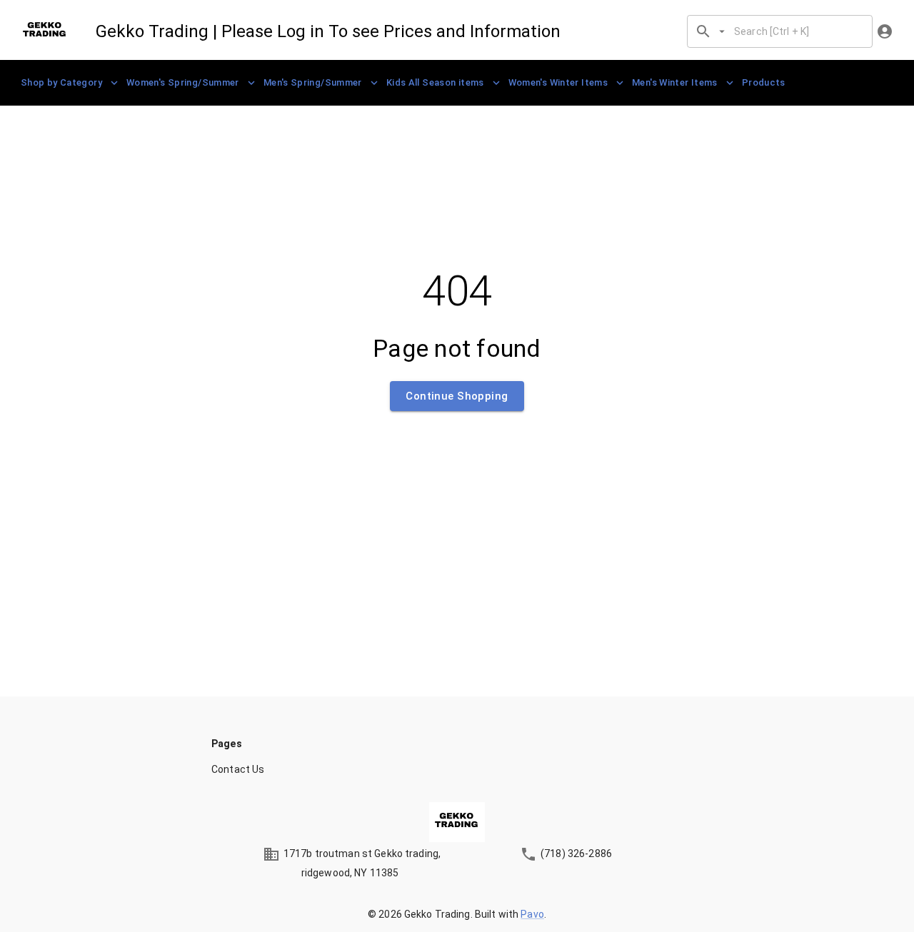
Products (763, 82)
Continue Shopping (457, 396)
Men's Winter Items (675, 82)
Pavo (532, 914)
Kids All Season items (435, 82)
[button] (457, 769)
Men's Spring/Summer (312, 82)
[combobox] (797, 31)
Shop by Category (61, 82)
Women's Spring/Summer (182, 82)
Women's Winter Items (558, 82)
